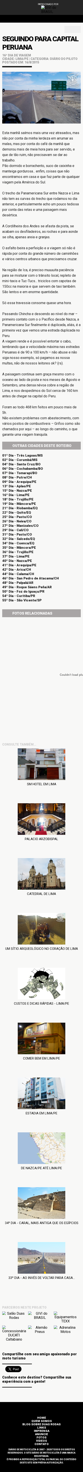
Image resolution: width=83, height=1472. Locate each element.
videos (41, 1440)
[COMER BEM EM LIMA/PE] (41, 1039)
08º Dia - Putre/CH (17, 477)
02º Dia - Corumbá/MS (19, 460)
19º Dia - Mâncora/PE (19, 504)
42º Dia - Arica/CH (16, 570)
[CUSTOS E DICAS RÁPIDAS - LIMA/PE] (41, 984)
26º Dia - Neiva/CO (16, 521)
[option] (51, 9)
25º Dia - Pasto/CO (17, 517)
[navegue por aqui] (71, 8)
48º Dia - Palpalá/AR (17, 583)
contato (42, 1444)
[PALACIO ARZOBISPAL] (41, 820)
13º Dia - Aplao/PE (16, 486)
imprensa (41, 1431)
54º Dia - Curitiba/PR (18, 596)
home (41, 1417)
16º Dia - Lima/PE (15, 495)
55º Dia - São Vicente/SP (22, 600)
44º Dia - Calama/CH (18, 574)
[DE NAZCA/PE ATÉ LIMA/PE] (41, 1149)
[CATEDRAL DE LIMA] (41, 875)
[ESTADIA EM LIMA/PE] (41, 1094)
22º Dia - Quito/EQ (16, 513)
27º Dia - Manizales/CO (20, 526)
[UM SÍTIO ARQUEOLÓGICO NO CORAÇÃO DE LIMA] (41, 929)
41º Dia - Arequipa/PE (19, 565)
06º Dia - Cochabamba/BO (22, 469)
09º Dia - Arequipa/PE (19, 482)
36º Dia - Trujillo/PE (17, 552)
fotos (41, 1437)
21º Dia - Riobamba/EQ (20, 508)
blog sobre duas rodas (41, 1424)
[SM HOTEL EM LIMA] (41, 765)
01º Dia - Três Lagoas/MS (22, 455)
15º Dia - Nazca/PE (17, 491)
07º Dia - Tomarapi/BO (19, 473)
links (41, 1427)
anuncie (41, 1434)
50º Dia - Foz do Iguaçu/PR (23, 591)
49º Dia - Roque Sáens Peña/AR (27, 587)
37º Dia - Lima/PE (15, 556)
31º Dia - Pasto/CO (17, 534)
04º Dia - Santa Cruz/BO (21, 464)
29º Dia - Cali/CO (15, 530)
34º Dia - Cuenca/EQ (18, 543)
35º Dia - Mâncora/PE (19, 548)
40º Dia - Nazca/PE (17, 561)
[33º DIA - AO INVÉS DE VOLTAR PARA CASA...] (41, 1259)
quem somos (41, 1421)
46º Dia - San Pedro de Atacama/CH (30, 578)
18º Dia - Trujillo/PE (17, 499)
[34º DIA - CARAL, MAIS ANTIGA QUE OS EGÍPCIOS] (41, 1204)
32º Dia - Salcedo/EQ (18, 539)
